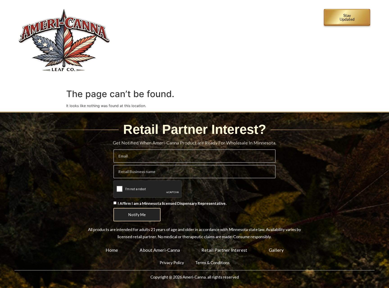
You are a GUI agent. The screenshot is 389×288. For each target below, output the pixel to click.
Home (174, 16)
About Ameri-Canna (212, 16)
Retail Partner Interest (266, 16)
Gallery (177, 27)
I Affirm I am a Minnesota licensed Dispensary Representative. (172, 203)
